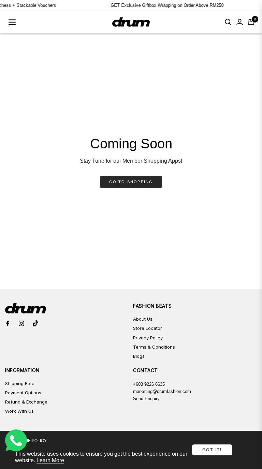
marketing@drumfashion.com (162, 391)
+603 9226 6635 (149, 384)
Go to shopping (131, 182)
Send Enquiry (146, 398)
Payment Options (23, 392)
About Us (142, 319)
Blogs (139, 356)
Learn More (50, 460)
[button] (228, 22)
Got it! (212, 450)
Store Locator (147, 328)
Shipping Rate (19, 383)
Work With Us (19, 411)
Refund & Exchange (26, 402)
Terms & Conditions (154, 347)
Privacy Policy (148, 337)
